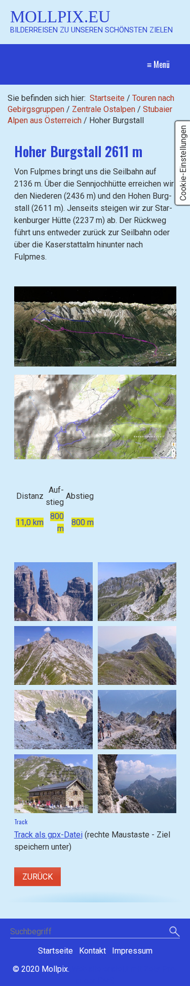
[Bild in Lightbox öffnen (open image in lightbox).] (95, 326)
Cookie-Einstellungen (183, 163)
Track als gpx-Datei (48, 834)
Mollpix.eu (60, 16)
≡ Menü (158, 64)
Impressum (132, 951)
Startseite (107, 98)
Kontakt (92, 951)
